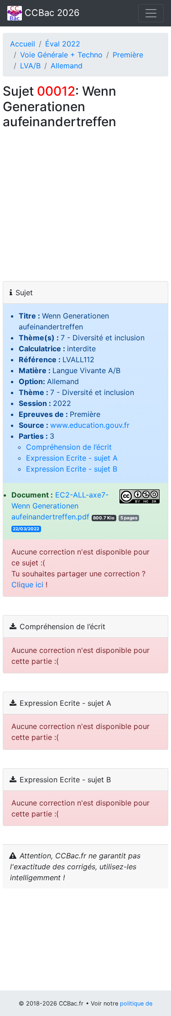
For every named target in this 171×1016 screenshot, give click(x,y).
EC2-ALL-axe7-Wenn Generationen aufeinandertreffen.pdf (60, 505)
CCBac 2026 (50, 12)
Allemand (67, 65)
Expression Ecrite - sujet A (72, 457)
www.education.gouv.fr (90, 425)
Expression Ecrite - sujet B (71, 468)
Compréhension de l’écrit (69, 447)
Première (128, 54)
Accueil (22, 43)
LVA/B (30, 65)
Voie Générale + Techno (61, 54)
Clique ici (27, 584)
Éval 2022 (62, 43)
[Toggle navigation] (151, 13)
